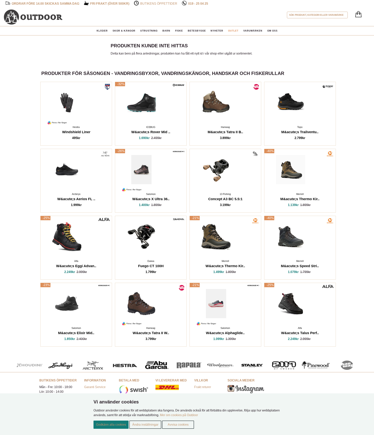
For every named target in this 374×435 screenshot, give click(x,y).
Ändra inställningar (145, 424)
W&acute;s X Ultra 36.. (150, 200)
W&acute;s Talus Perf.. (300, 334)
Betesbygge (197, 30)
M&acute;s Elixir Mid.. (76, 334)
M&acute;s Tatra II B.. (225, 133)
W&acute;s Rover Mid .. (150, 133)
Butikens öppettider (158, 3)
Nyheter (217, 30)
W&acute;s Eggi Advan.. (76, 267)
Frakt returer (202, 387)
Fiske (179, 30)
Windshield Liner (76, 133)
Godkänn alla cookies (111, 424)
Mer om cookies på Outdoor (179, 415)
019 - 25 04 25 (198, 3)
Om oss (272, 30)
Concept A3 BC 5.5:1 (225, 200)
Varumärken (252, 30)
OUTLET (233, 30)
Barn (166, 30)
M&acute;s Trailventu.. (299, 133)
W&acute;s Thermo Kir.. (225, 267)
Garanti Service (95, 387)
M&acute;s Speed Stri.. (300, 267)
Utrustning (149, 30)
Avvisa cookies (178, 424)
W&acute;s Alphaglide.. (225, 334)
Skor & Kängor (124, 30)
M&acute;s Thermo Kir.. (299, 200)
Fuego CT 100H (151, 267)
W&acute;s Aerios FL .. (76, 200)
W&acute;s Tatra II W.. (151, 334)
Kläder (102, 30)
